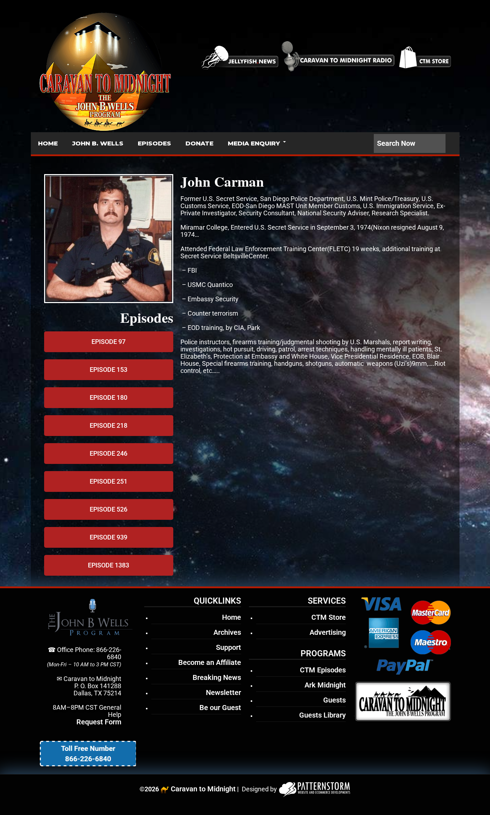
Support (228, 647)
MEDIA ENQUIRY (254, 143)
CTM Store (328, 617)
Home (231, 617)
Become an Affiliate (209, 662)
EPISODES (154, 143)
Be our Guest (220, 707)
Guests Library (322, 715)
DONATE (199, 143)
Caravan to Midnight (203, 789)
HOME (48, 143)
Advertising (328, 632)
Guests (334, 700)
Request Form (98, 722)
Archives (227, 632)
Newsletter (223, 692)
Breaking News (217, 677)
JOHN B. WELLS (97, 143)
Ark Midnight (325, 685)
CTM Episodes (323, 670)
